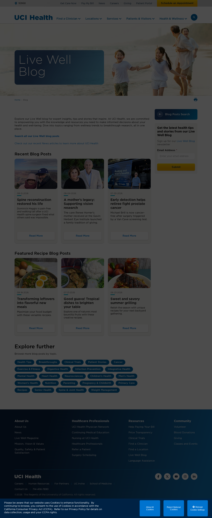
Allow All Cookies (150, 508)
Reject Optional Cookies (174, 508)
